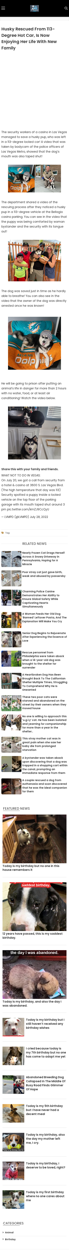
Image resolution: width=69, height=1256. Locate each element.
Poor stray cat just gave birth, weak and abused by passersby (43, 574)
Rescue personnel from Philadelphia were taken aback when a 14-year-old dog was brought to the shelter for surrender (43, 660)
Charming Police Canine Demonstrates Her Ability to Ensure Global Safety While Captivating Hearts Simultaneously (40, 599)
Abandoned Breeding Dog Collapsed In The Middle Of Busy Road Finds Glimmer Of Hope (45, 1083)
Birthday (10, 1239)
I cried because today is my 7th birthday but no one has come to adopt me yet (46, 1053)
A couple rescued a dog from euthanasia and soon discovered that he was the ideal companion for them (44, 785)
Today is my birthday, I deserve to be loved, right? (45, 1165)
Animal (9, 1232)
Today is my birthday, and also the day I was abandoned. (32, 1004)
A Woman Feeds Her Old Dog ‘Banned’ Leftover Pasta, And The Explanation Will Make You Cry (44, 617)
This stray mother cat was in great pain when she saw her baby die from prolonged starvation (41, 744)
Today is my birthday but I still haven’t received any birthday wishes (45, 1024)
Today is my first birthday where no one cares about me (45, 1196)
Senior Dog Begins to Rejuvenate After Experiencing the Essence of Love (44, 636)
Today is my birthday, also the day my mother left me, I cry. (45, 1139)
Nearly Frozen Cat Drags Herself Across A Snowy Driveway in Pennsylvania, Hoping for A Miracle (43, 558)
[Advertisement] (34, 89)
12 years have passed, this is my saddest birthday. (33, 936)
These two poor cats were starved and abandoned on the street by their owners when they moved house (44, 702)
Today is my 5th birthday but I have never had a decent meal (44, 1110)
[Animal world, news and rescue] (34, 8)
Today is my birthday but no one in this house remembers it (31, 868)
